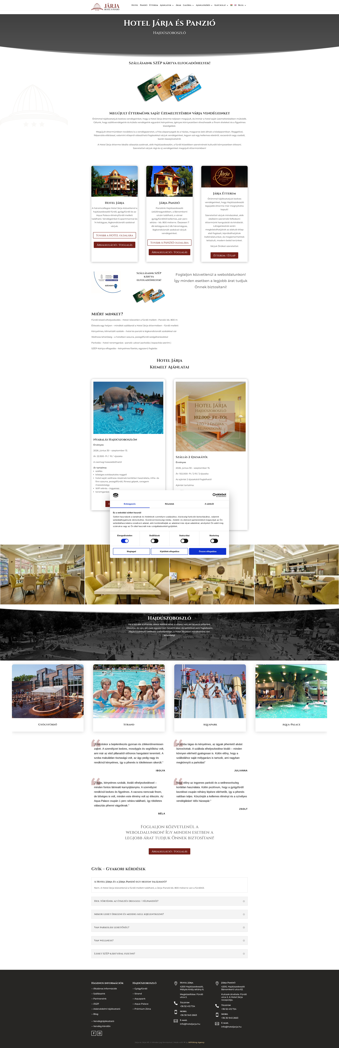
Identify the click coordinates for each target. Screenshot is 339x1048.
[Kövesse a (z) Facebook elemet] (93, 1033)
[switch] (154, 541)
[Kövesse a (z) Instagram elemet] (99, 1033)
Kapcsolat (220, 5)
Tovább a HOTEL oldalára (114, 235)
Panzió (143, 5)
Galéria (187, 5)
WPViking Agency (196, 1042)
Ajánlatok (165, 5)
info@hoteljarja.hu (190, 1024)
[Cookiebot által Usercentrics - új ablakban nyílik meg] (214, 495)
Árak (178, 5)
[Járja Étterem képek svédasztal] (212, 603)
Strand (138, 993)
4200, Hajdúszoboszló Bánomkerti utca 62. (233, 988)
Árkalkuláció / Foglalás (114, 245)
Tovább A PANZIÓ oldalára (169, 242)
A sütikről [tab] (209, 504)
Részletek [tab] (169, 504)
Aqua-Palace (141, 1004)
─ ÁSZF (95, 1004)
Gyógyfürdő (141, 988)
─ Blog (94, 1014)
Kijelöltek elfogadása (169, 551)
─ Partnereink (98, 998)
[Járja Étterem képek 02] (127, 603)
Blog (241, 5)
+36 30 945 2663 (188, 1015)
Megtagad (131, 551)
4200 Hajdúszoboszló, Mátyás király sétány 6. (192, 988)
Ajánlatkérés (203, 5)
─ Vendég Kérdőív (101, 1026)
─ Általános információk (104, 988)
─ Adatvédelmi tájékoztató (105, 1009)
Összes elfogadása (207, 551)
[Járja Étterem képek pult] (297, 603)
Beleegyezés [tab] (130, 504)
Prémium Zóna (143, 1009)
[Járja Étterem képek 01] (42, 603)
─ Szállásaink (98, 993)
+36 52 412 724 (187, 1006)
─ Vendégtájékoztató (102, 1021)
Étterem (153, 5)
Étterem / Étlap (224, 255)
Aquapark (140, 998)
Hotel (134, 5)
